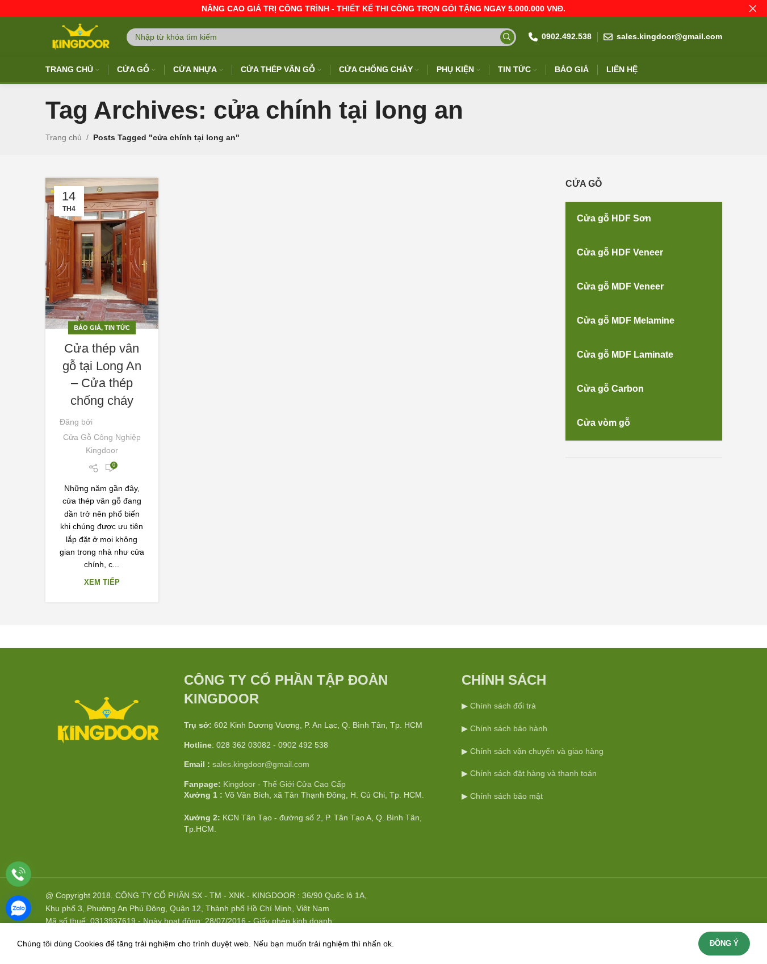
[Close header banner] (753, 8)
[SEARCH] (507, 37)
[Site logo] (79, 36)
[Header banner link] (383, 8)
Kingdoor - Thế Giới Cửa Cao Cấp (284, 784)
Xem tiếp (102, 582)
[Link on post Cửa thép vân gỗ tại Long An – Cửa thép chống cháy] (101, 253)
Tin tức (117, 327)
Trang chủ (63, 137)
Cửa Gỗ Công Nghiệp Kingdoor (102, 443)
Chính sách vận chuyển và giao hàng (536, 751)
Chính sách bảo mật (506, 795)
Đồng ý (724, 943)
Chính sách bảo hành (507, 728)
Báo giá (87, 327)
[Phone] (18, 874)
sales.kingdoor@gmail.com (260, 764)
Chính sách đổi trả (502, 705)
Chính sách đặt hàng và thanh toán (533, 773)
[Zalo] (18, 908)
